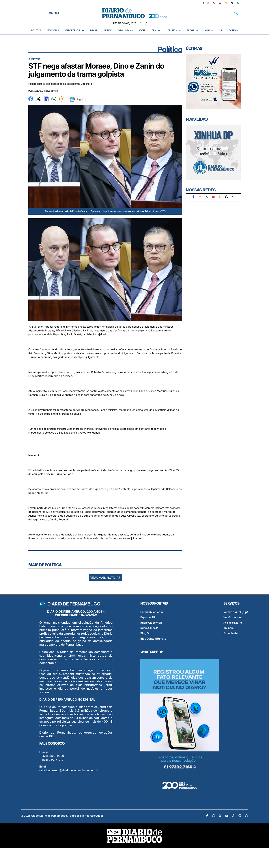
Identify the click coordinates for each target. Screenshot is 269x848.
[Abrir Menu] (49, 13)
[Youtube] (220, 3)
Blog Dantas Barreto (153, 638)
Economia (53, 30)
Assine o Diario (232, 622)
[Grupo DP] (134, 836)
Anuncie (228, 628)
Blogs (190, 30)
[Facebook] (204, 3)
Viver (142, 30)
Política (36, 30)
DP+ (154, 30)
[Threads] (226, 3)
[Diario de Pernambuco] (134, 13)
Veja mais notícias (105, 577)
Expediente (230, 633)
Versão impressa (233, 617)
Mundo (108, 30)
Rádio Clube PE (149, 628)
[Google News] (232, 3)
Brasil (94, 30)
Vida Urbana (125, 30)
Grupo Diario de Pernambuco (49, 815)
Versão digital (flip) (235, 612)
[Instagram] (208, 3)
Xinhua (209, 30)
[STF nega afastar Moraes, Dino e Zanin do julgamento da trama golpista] (30, 98)
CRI (220, 30)
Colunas (171, 30)
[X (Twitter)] (214, 3)
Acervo (233, 30)
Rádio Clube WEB (151, 622)
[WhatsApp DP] (238, 3)
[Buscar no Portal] (236, 13)
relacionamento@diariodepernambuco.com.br (69, 770)
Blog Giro (146, 633)
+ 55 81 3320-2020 (51, 756)
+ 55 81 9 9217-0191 (52, 759)
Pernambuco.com (151, 612)
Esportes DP (72, 30)
